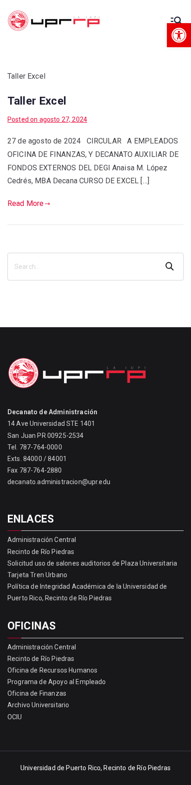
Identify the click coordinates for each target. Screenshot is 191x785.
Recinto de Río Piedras (41, 551)
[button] (179, 35)
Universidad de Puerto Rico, (61, 768)
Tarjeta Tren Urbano (37, 575)
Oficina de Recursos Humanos (52, 670)
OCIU (14, 717)
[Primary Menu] (176, 20)
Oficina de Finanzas (36, 693)
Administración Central (41, 539)
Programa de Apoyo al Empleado (56, 681)
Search (170, 266)
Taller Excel (36, 100)
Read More (25, 203)
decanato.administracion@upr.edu (58, 482)
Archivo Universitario (38, 705)
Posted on (47, 119)
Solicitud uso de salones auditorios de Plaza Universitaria (92, 563)
